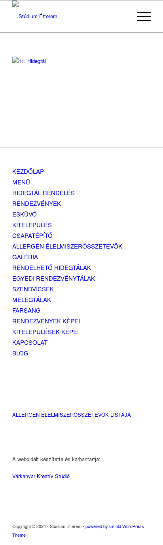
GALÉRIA (25, 257)
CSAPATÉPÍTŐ (32, 235)
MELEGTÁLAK (31, 299)
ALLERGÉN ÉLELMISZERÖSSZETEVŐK (67, 246)
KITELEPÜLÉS (32, 224)
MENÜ (21, 182)
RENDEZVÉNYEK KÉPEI (46, 321)
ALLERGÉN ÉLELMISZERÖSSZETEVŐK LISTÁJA (71, 414)
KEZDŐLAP (28, 171)
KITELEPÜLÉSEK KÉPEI (45, 331)
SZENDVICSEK (33, 289)
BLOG (20, 353)
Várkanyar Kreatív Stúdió (41, 476)
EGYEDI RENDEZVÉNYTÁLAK (53, 278)
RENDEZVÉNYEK (36, 203)
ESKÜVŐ (24, 214)
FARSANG (26, 310)
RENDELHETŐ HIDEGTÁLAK (51, 267)
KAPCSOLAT (29, 342)
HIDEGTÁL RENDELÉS (43, 192)
